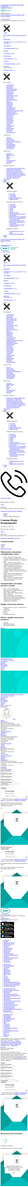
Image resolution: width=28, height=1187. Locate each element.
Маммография (10, 155)
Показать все (7, 179)
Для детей (12, 193)
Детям (5, 236)
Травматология (10, 125)
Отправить (3, 788)
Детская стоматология (9, 986)
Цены (5, 1033)
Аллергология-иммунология (11, 955)
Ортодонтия (10, 143)
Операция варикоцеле (9, 1007)
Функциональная (11, 160)
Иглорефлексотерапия (12, 95)
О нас (2, 15)
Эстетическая (10, 148)
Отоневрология (10, 109)
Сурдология (10, 123)
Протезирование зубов (9, 988)
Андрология (10, 86)
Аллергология (10, 84)
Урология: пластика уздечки (14, 176)
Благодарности (7, 15)
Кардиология (10, 97)
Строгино (6, 61)
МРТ (8, 156)
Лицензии (7, 16)
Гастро (11, 211)
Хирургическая (10, 147)
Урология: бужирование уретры (15, 172)
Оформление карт (11, 112)
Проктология (10, 117)
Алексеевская (7, 45)
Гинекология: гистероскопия (14, 169)
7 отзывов (3, 766)
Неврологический (14, 212)
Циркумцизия (7, 1010)
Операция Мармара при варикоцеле (13, 1009)
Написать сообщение (16, 511)
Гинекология (10, 91)
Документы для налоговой (13, 1044)
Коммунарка (7, 39)
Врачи (5, 180)
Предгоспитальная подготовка (17, 214)
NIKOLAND (14, 1045)
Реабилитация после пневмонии (18, 216)
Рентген (9, 157)
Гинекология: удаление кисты (14, 171)
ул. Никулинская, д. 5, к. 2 (10, 58)
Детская (9, 137)
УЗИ (8, 159)
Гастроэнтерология (11, 90)
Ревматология (7, 999)
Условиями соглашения (20, 800)
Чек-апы (9, 163)
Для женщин (13, 195)
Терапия (9, 124)
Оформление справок (12, 113)
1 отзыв (2, 753)
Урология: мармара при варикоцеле (16, 173)
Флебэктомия (13, 215)
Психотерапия (10, 120)
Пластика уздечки (8, 1011)
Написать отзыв (15, 538)
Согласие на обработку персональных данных (11, 1042)
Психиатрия (10, 118)
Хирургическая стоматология (11, 990)
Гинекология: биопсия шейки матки (16, 168)
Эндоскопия (10, 161)
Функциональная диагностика (11, 982)
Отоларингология (11, 108)
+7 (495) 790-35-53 (5, 914)
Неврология (10, 102)
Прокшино (6, 66)
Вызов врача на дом (12, 89)
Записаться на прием (6, 245)
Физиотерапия (10, 128)
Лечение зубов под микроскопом (12, 983)
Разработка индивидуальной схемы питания (17, 225)
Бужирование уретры (9, 1006)
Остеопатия (10, 106)
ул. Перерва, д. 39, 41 (9, 53)
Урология (9, 127)
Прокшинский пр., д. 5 (9, 70)
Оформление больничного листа (15, 110)
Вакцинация (10, 87)
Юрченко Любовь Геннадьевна (4, 758)
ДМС (23, 15)
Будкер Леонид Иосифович (3, 746)
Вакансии (19, 15)
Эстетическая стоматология (11, 994)
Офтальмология (11, 114)
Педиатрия (9, 116)
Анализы (9, 153)
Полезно (3, 16)
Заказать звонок (5, 848)
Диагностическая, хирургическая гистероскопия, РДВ (12, 1001)
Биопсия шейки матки (9, 1003)
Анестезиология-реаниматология (12, 998)
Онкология (9, 105)
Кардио (11, 210)
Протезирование (11, 144)
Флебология (10, 129)
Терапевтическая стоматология (11, 984)
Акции (5, 235)
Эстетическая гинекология (10, 1028)
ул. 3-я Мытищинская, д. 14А (11, 48)
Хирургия (9, 131)
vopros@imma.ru (5, 918)
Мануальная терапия (12, 99)
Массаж (9, 101)
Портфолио (6, 1032)
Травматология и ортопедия (11, 957)
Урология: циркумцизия (13, 177)
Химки (5, 32)
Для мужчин (13, 196)
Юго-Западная (7, 56)
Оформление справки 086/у (17, 234)
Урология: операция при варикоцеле (16, 175)
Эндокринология (11, 132)
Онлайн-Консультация (6, 7)
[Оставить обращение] (2, 18)
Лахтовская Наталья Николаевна (4, 734)
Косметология (10, 98)
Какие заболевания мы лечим (11, 1030)
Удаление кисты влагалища (11, 1005)
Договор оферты (5, 1041)
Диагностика (10, 139)
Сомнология (10, 121)
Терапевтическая (11, 145)
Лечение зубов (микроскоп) (14, 141)
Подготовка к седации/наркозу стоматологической (17, 218)
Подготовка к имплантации (17, 220)
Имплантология (11, 140)
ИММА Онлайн (14, 199)
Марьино (6, 51)
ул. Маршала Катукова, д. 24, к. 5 (12, 63)
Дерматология (10, 93)
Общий (11, 208)
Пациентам (6, 1034)
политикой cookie (18, 1057)
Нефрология (10, 103)
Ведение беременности (15, 198)
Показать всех (4, 706)
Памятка (6, 1036)
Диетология (10, 94)
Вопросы (14, 15)
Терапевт (3, 544)
